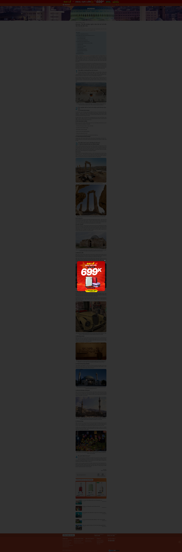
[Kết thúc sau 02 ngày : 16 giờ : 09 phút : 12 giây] (91, 291)
